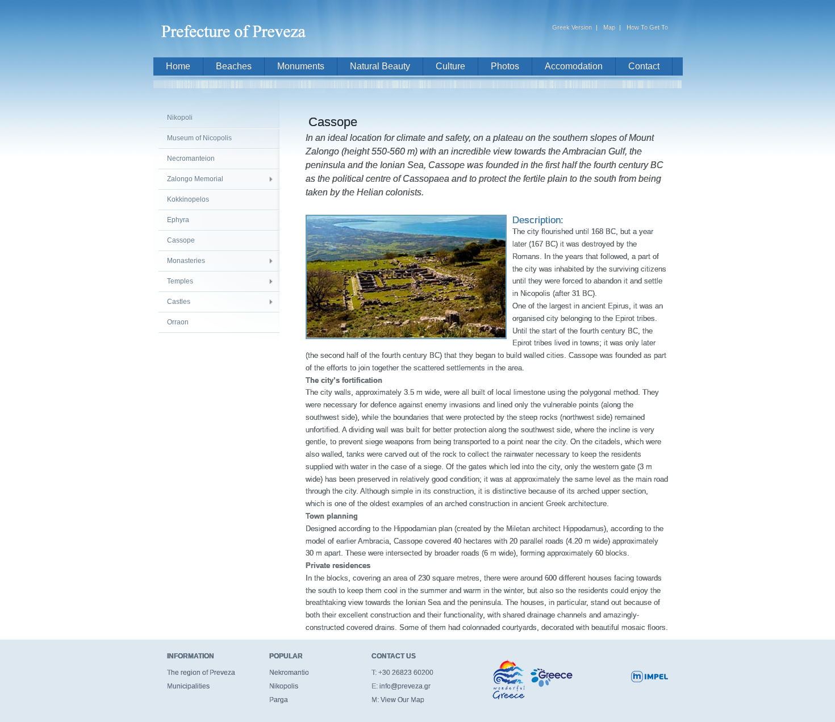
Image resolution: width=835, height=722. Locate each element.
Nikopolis (283, 686)
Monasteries (186, 261)
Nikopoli (180, 118)
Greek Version (572, 27)
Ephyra (178, 220)
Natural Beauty (380, 66)
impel (649, 676)
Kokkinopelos (188, 199)
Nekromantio (289, 673)
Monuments (300, 66)
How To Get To (647, 27)
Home (178, 66)
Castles (178, 302)
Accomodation (574, 66)
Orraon (178, 322)
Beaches (234, 66)
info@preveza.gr (405, 686)
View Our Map (402, 700)
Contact (643, 66)
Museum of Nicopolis (199, 138)
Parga (278, 700)
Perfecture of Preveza (236, 26)
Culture (450, 66)
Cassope (181, 240)
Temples (180, 281)
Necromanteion (191, 158)
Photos (505, 66)
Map (609, 27)
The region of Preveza (201, 673)
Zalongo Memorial (195, 179)
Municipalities (188, 686)
